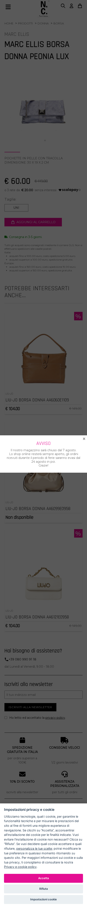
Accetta (43, 878)
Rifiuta (43, 888)
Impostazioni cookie (43, 899)
